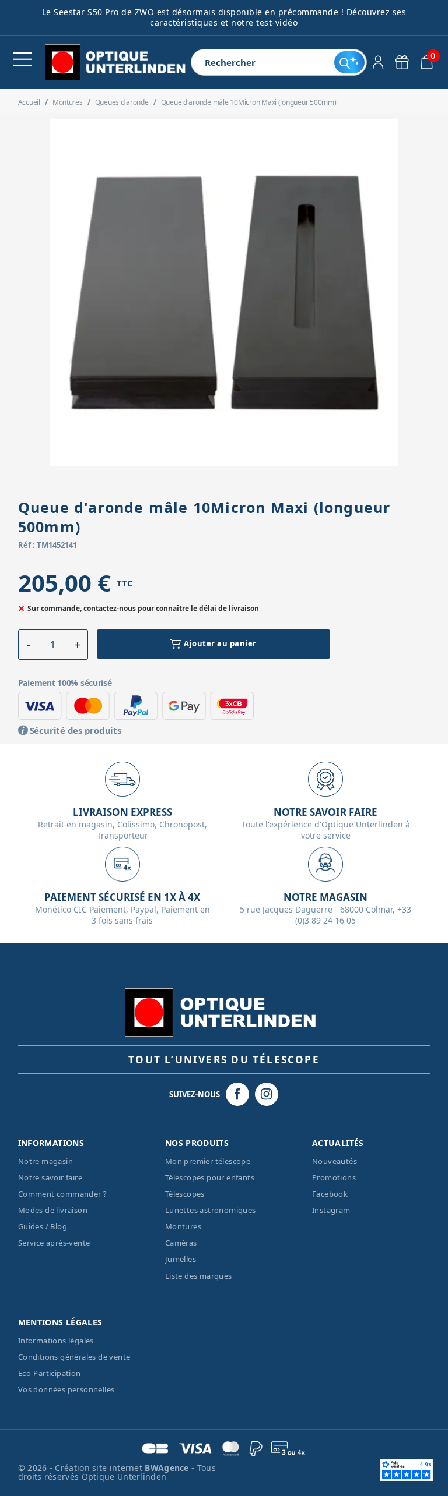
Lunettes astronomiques (210, 1210)
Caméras (181, 1242)
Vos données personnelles (66, 1389)
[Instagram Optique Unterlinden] (266, 1094)
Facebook (330, 1194)
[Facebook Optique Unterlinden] (237, 1094)
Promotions (334, 1177)
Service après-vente (54, 1242)
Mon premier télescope (207, 1161)
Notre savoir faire (50, 1177)
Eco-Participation (49, 1373)
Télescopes (185, 1194)
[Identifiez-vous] (378, 62)
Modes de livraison (53, 1210)
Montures (183, 1226)
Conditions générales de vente (74, 1357)
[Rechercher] (349, 62)
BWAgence (168, 1467)
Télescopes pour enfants (209, 1177)
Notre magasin (45, 1161)
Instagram (331, 1210)
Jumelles (180, 1259)
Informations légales (56, 1340)
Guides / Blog (42, 1226)
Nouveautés (334, 1161)
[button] (29, 644)
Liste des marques (198, 1276)
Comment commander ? (62, 1194)
